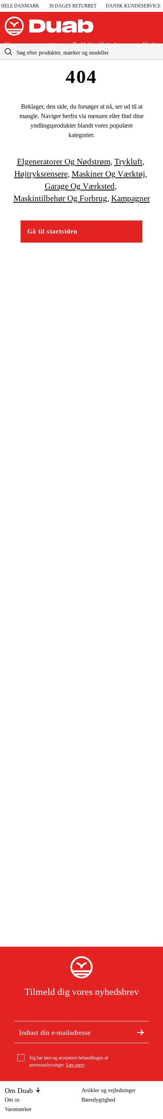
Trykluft (128, 161)
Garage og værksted (80, 186)
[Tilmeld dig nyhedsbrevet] (140, 1032)
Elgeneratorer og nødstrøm (63, 161)
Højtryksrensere (41, 174)
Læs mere (75, 1065)
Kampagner (130, 198)
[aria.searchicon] (8, 51)
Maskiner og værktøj (108, 174)
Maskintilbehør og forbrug (60, 198)
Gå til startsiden (52, 231)
